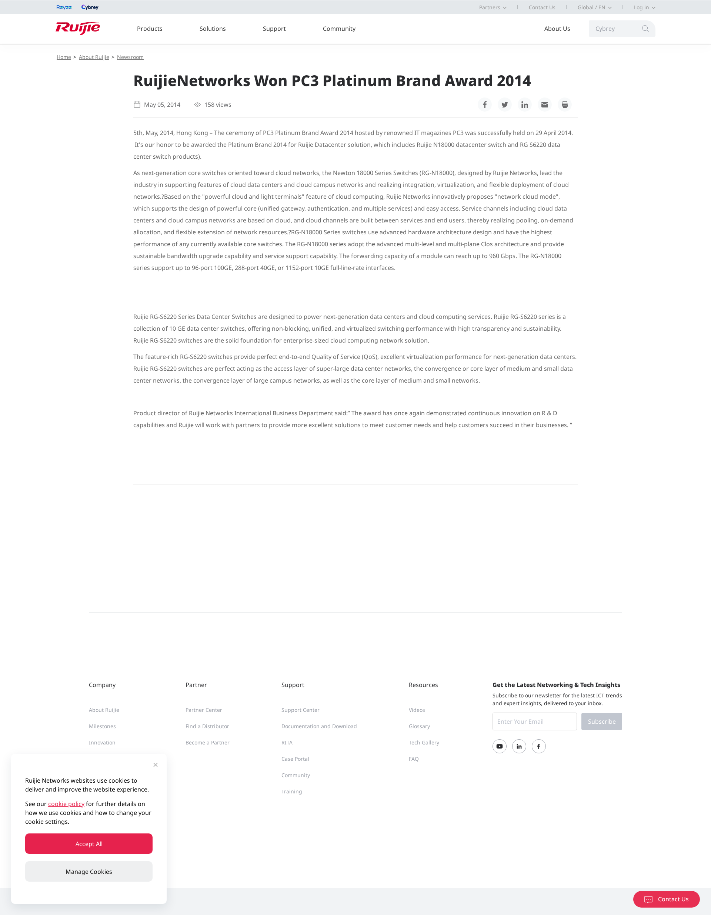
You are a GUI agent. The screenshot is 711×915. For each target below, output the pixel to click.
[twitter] (505, 105)
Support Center (300, 709)
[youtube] (500, 746)
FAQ (414, 758)
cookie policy (66, 804)
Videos (417, 709)
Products (150, 28)
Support (274, 28)
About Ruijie (94, 56)
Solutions (213, 28)
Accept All (89, 844)
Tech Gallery (424, 742)
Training (291, 791)
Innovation (102, 742)
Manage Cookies (89, 872)
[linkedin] (525, 105)
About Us (557, 28)
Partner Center (204, 709)
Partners (489, 7)
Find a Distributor (207, 726)
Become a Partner (208, 742)
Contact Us (542, 7)
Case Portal (295, 758)
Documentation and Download (319, 726)
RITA (287, 742)
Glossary (419, 726)
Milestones (102, 726)
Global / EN (591, 7)
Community (339, 28)
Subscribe (602, 721)
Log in (641, 7)
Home (64, 56)
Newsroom (130, 56)
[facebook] (485, 105)
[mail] (545, 105)
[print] (565, 105)
